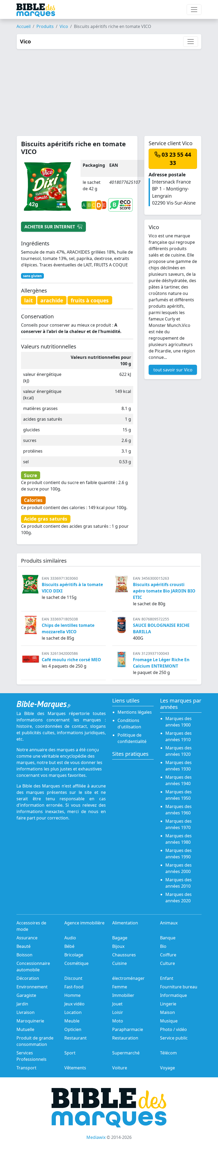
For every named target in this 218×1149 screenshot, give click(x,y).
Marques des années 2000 (178, 868)
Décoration (27, 978)
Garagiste (26, 995)
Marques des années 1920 (178, 751)
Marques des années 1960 (178, 809)
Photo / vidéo (173, 1029)
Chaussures (124, 955)
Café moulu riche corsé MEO (71, 660)
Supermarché (126, 1053)
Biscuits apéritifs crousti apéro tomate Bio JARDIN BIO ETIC (164, 591)
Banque (167, 938)
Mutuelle (25, 1029)
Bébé (69, 946)
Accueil (23, 26)
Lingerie (168, 1004)
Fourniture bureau (178, 987)
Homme (72, 995)
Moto (117, 1021)
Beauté (23, 946)
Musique (169, 1021)
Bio (163, 946)
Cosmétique (76, 963)
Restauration (125, 1038)
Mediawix (96, 1137)
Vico (64, 26)
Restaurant (75, 1038)
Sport (70, 1053)
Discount (73, 978)
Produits (45, 26)
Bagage (119, 938)
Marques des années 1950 (178, 795)
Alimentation (125, 923)
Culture (167, 963)
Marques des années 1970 (178, 824)
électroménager (128, 978)
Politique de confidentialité (132, 738)
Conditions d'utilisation (129, 723)
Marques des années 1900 (178, 722)
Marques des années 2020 (178, 897)
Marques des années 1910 (178, 736)
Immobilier (123, 995)
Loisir (117, 1012)
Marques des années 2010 (178, 883)
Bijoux (118, 946)
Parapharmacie (127, 1029)
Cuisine (119, 963)
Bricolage (73, 955)
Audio (70, 938)
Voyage (167, 1068)
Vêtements (75, 1068)
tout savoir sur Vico (172, 370)
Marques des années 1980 (178, 839)
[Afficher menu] (194, 9)
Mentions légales (135, 712)
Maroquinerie (30, 1021)
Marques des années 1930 (178, 766)
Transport (26, 1068)
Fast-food (73, 987)
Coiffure (168, 955)
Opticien (72, 1029)
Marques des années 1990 (178, 853)
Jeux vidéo (74, 1004)
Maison (167, 1012)
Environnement (32, 987)
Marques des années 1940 (178, 780)
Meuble (71, 1021)
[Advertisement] (109, 89)
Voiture (119, 1068)
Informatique (173, 995)
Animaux (169, 923)
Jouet (117, 1004)
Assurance (26, 938)
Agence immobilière (84, 923)
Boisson (24, 955)
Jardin (22, 1004)
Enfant (166, 978)
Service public (174, 1038)
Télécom (168, 1053)
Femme (119, 987)
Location (73, 1012)
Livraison (25, 1012)
